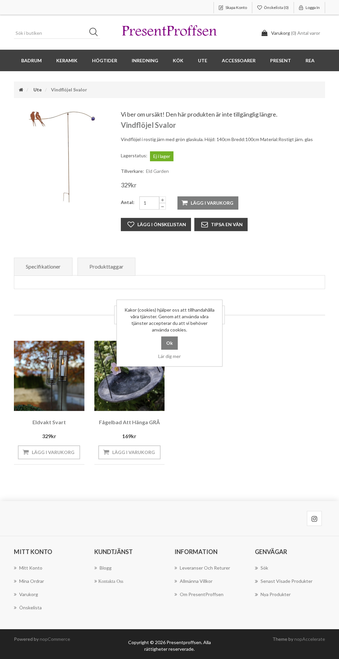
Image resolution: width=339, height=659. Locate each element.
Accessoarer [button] (239, 60)
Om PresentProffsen (201, 594)
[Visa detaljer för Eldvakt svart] (49, 376)
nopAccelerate (309, 639)
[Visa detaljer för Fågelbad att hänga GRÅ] (129, 376)
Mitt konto (30, 568)
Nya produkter (276, 594)
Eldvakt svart (49, 422)
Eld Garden (157, 171)
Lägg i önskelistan (161, 224)
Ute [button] (202, 60)
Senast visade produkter (287, 581)
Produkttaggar (106, 266)
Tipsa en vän (227, 224)
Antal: (127, 202)
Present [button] (280, 60)
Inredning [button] (145, 60)
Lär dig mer (169, 356)
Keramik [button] (66, 60)
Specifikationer (43, 266)
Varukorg (28, 594)
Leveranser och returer (205, 568)
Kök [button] (178, 60)
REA (310, 60)
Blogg (106, 568)
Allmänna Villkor (196, 581)
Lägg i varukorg (212, 203)
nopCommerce (55, 639)
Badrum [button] (31, 60)
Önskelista (30, 607)
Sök (95, 33)
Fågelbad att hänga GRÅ (129, 422)
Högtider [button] (104, 60)
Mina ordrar (31, 581)
